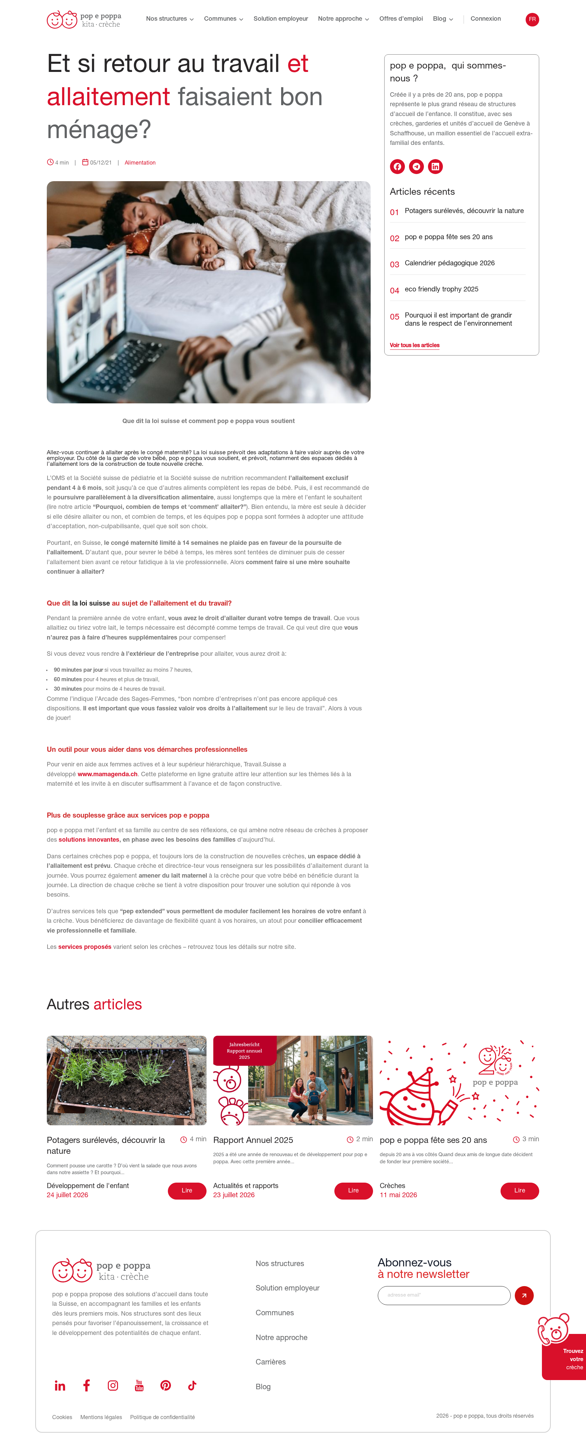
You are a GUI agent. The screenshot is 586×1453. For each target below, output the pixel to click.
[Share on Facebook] (397, 166)
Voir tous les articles (415, 345)
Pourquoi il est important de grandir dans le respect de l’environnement (458, 319)
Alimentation (140, 163)
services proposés (85, 947)
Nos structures (166, 19)
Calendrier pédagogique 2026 (450, 263)
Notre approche (340, 19)
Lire (187, 1191)
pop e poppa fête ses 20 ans (449, 237)
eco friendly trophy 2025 (441, 289)
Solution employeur (281, 19)
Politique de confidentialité (162, 1417)
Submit (524, 1295)
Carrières (271, 1362)
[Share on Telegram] (416, 166)
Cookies (62, 1417)
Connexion (486, 19)
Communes (220, 19)
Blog (439, 19)
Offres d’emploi (401, 19)
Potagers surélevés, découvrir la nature (464, 211)
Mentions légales (101, 1417)
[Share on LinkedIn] (435, 166)
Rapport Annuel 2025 (253, 1140)
